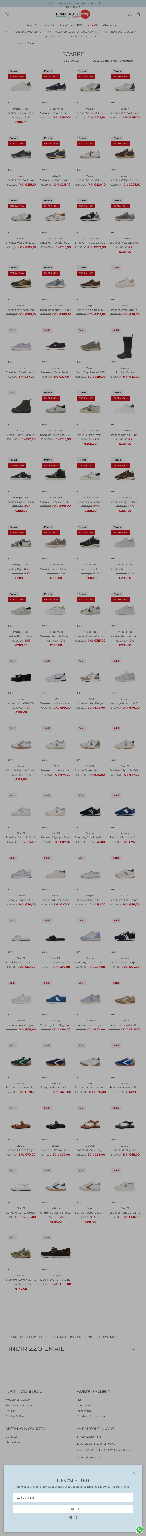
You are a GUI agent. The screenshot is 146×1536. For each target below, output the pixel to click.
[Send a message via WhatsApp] (139, 1529)
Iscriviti (73, 1508)
